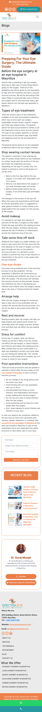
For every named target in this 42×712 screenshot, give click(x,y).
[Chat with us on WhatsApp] (21, 703)
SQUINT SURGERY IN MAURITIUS (15, 675)
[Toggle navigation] (37, 17)
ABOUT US (6, 638)
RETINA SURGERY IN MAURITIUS (14, 687)
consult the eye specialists (13, 423)
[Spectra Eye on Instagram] (14, 9)
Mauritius (18, 373)
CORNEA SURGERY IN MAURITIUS (15, 683)
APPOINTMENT (8, 650)
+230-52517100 (21, 4)
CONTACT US (7, 658)
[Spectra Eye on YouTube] (6, 9)
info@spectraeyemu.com (21, 2)
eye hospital (7, 373)
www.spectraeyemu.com (20, 624)
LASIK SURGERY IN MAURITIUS (14, 671)
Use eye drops (11, 264)
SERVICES (6, 642)
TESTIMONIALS (8, 646)
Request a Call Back (21, 460)
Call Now (22, 576)
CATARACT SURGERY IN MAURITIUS (16, 667)
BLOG (4, 654)
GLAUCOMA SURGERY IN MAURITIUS (16, 679)
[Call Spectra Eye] (21, 709)
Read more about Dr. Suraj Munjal (22, 582)
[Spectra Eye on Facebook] (10, 9)
